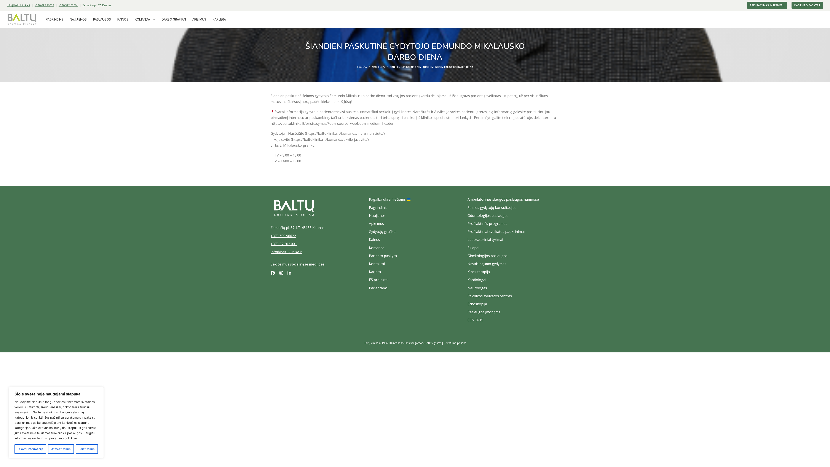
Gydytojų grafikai (382, 231)
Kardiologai (477, 279)
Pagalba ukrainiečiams (387, 199)
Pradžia (362, 67)
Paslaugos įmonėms (484, 312)
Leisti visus (87, 449)
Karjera (219, 19)
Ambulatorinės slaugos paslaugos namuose (503, 199)
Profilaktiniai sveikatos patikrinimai (496, 231)
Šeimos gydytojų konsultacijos (492, 207)
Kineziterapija (479, 271)
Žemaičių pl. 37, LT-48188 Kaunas (297, 227)
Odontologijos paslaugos (488, 215)
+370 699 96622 (44, 5)
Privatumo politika (455, 343)
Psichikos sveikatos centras (490, 296)
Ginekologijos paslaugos (488, 255)
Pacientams (378, 288)
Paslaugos (102, 19)
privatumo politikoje (63, 438)
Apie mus (199, 19)
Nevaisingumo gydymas (487, 263)
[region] (56, 422)
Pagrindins (54, 19)
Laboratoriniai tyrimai (485, 239)
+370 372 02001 (68, 5)
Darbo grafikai (174, 19)
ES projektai (378, 279)
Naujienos (78, 19)
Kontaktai (377, 263)
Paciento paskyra (807, 5)
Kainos (122, 19)
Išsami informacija (30, 449)
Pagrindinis (378, 207)
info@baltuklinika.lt (18, 5)
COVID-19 (475, 320)
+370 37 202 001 (284, 243)
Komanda (142, 19)
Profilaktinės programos (487, 223)
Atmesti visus (61, 449)
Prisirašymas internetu (767, 5)
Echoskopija (477, 304)
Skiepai (473, 247)
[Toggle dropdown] (153, 19)
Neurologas (477, 288)
